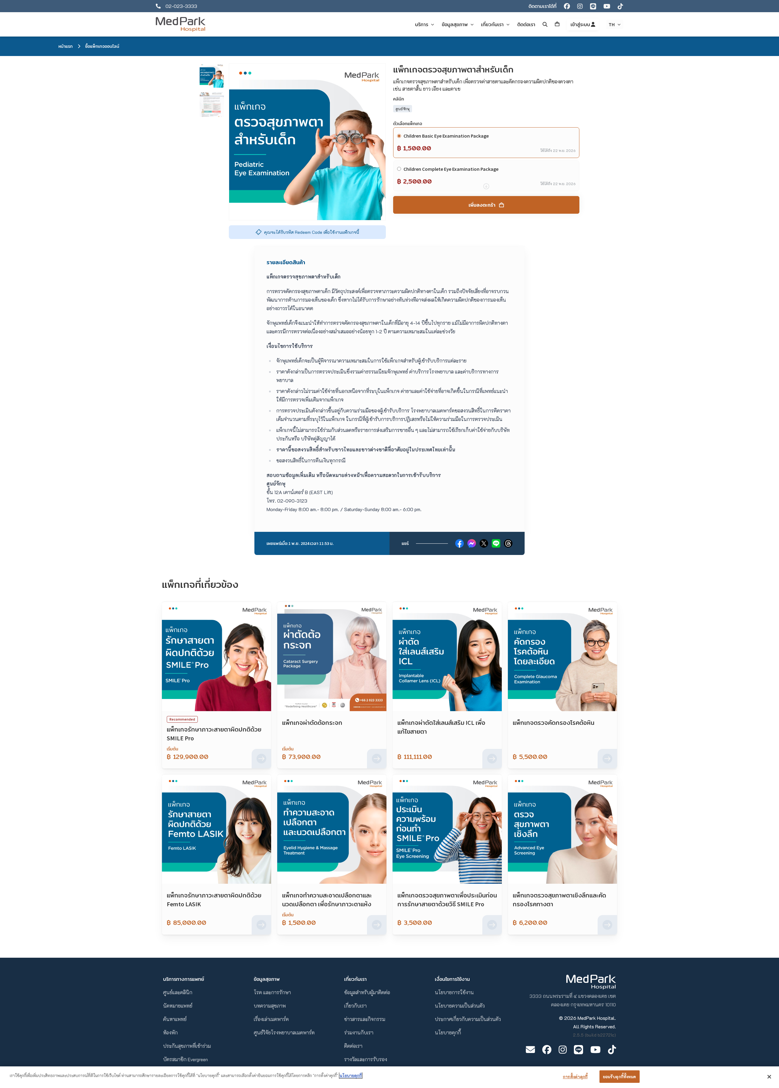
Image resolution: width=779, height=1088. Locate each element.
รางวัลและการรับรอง (365, 1059)
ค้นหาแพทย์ (175, 1019)
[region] (389, 1077)
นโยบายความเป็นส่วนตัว (460, 1005)
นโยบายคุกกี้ (448, 1032)
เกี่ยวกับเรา (355, 1005)
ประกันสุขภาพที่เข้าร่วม (187, 1046)
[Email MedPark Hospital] (530, 1049)
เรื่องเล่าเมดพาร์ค (271, 1019)
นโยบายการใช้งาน (454, 992)
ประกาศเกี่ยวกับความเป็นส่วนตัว (468, 1019)
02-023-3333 (181, 6)
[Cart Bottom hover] (557, 24)
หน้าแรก (65, 46)
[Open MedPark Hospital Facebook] (546, 1049)
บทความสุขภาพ (270, 1005)
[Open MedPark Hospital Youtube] (595, 1049)
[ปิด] (769, 1076)
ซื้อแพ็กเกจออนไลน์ (102, 46)
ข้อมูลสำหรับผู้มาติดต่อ (367, 992)
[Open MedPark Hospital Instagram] (563, 1049)
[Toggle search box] (545, 24)
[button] (212, 75)
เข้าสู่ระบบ (581, 24)
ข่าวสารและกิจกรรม (364, 1019)
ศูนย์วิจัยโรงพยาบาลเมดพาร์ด (284, 1032)
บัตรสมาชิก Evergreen (185, 1059)
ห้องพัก (170, 1032)
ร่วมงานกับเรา (358, 1032)
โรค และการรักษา (272, 992)
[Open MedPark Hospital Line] (578, 1049)
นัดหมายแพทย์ (177, 1005)
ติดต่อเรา (353, 1046)
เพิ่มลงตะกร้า (482, 205)
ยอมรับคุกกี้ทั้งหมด (619, 1076)
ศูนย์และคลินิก (177, 992)
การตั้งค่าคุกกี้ (575, 1076)
